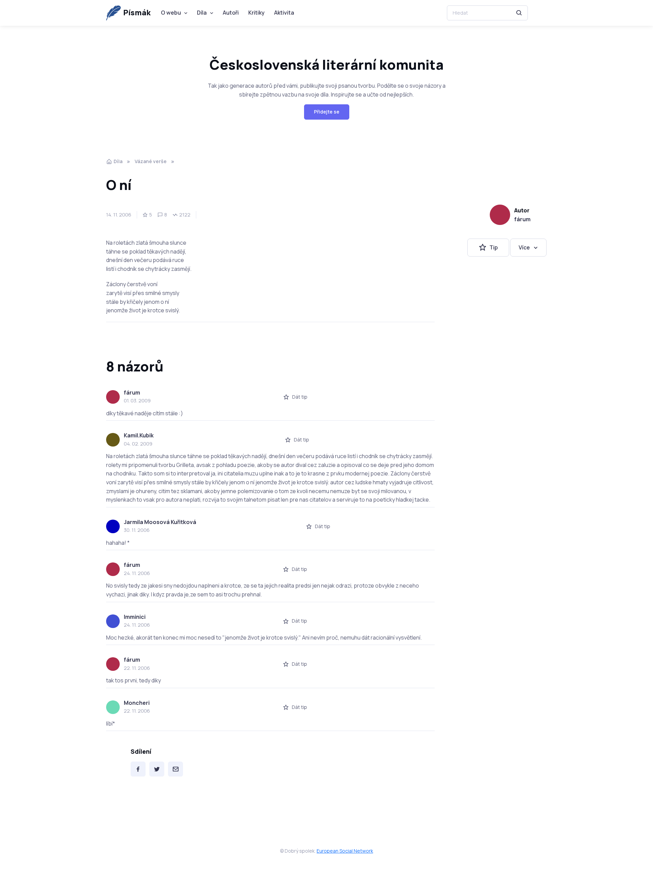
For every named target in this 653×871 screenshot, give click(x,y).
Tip (493, 247)
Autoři (231, 12)
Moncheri (137, 703)
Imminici (135, 617)
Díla (202, 12)
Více (524, 247)
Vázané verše (151, 161)
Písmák (137, 12)
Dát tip (299, 397)
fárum (522, 219)
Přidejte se (326, 111)
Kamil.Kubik (139, 435)
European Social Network (345, 851)
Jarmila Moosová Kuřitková (160, 522)
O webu (171, 12)
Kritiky (256, 12)
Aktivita (284, 12)
